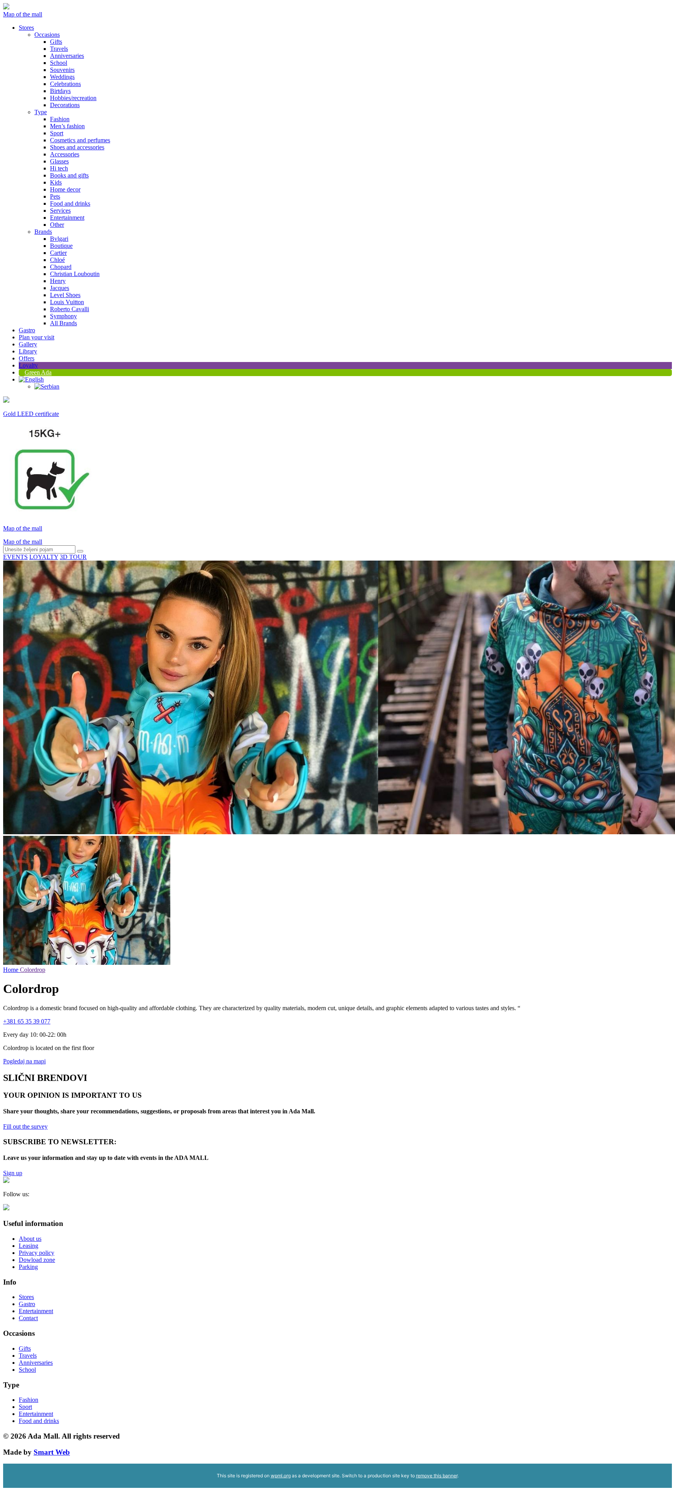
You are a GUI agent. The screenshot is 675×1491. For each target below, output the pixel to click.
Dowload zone (37, 1259)
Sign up (12, 1173)
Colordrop (32, 969)
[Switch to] (31, 379)
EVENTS (15, 557)
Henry (58, 281)
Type (40, 112)
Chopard (60, 266)
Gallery (28, 344)
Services (60, 210)
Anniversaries (67, 55)
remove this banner (436, 1475)
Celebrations (65, 84)
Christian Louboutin (75, 274)
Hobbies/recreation (73, 98)
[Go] (80, 551)
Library (28, 351)
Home (11, 969)
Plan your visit (36, 337)
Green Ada (38, 372)
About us (30, 1238)
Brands (43, 231)
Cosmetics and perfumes (80, 140)
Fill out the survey (25, 1126)
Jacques (59, 288)
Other (57, 224)
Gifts (56, 41)
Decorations (65, 105)
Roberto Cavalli (69, 309)
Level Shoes (65, 295)
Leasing (28, 1245)
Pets (55, 196)
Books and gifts (69, 175)
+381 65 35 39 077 (26, 1021)
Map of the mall (22, 14)
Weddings (62, 76)
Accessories (64, 154)
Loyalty (28, 365)
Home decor (65, 189)
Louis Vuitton (67, 302)
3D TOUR (73, 557)
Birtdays (60, 91)
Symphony (63, 316)
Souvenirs (62, 69)
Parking (28, 1266)
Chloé (57, 259)
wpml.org (281, 1475)
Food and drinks (70, 203)
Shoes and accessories (77, 147)
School (58, 62)
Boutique (61, 245)
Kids (56, 182)
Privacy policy (36, 1252)
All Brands (63, 323)
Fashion (60, 119)
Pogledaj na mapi (24, 1061)
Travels (59, 48)
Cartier (58, 252)
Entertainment (67, 217)
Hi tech (59, 168)
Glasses (59, 161)
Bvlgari (59, 238)
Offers (26, 358)
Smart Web (52, 1452)
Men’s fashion (67, 126)
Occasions (47, 34)
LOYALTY (43, 557)
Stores (26, 27)
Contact (28, 1318)
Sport (56, 133)
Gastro (27, 330)
